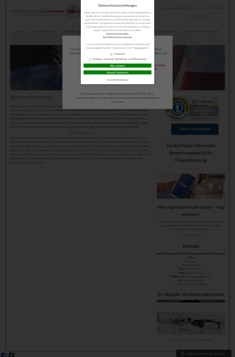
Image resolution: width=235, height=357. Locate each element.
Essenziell (119, 53)
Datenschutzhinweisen (117, 33)
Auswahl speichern (118, 72)
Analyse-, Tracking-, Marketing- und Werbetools (119, 59)
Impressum (124, 80)
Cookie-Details (113, 80)
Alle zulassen (117, 65)
